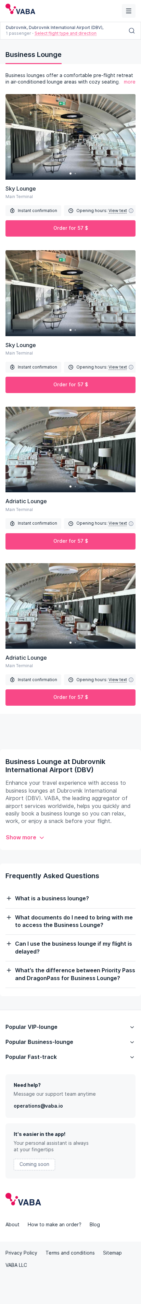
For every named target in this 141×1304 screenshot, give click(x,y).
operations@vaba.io (38, 1106)
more (130, 82)
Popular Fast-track (31, 1057)
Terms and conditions (70, 1253)
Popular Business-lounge (39, 1042)
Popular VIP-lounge (31, 1027)
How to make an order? (54, 1224)
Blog (95, 1224)
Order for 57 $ (70, 228)
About (12, 1224)
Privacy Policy (21, 1253)
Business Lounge (33, 54)
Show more (21, 837)
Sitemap (112, 1253)
